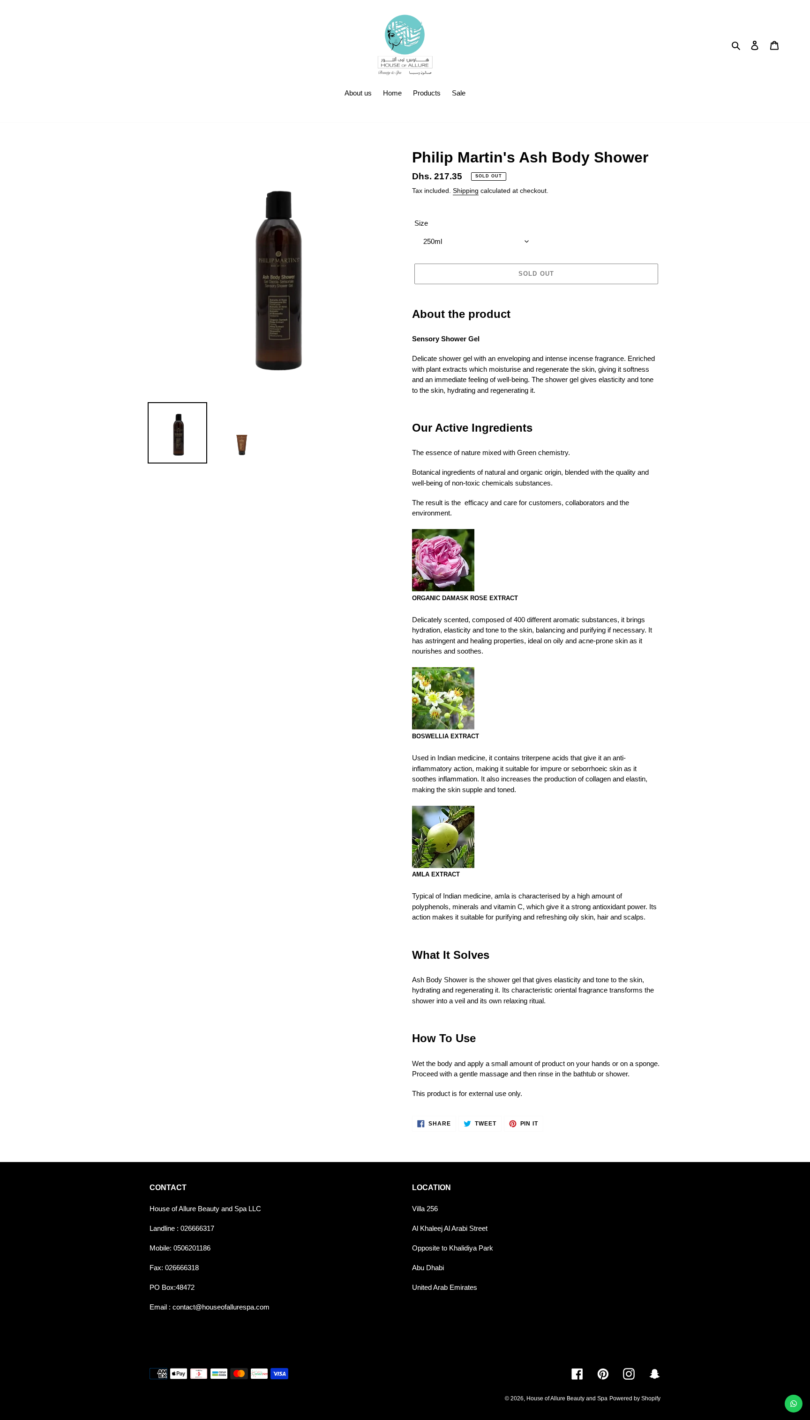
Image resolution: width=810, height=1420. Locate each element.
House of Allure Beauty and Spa (567, 1398)
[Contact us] (793, 1404)
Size (421, 223)
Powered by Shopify (634, 1398)
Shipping (466, 190)
